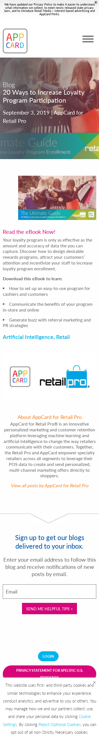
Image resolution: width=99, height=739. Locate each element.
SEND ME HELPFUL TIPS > (49, 608)
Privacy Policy (43, 4)
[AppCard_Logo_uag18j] (15, 40)
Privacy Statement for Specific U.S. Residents (49, 674)
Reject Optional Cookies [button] (59, 724)
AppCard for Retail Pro (66, 485)
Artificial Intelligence (28, 337)
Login (48, 656)
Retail (63, 337)
